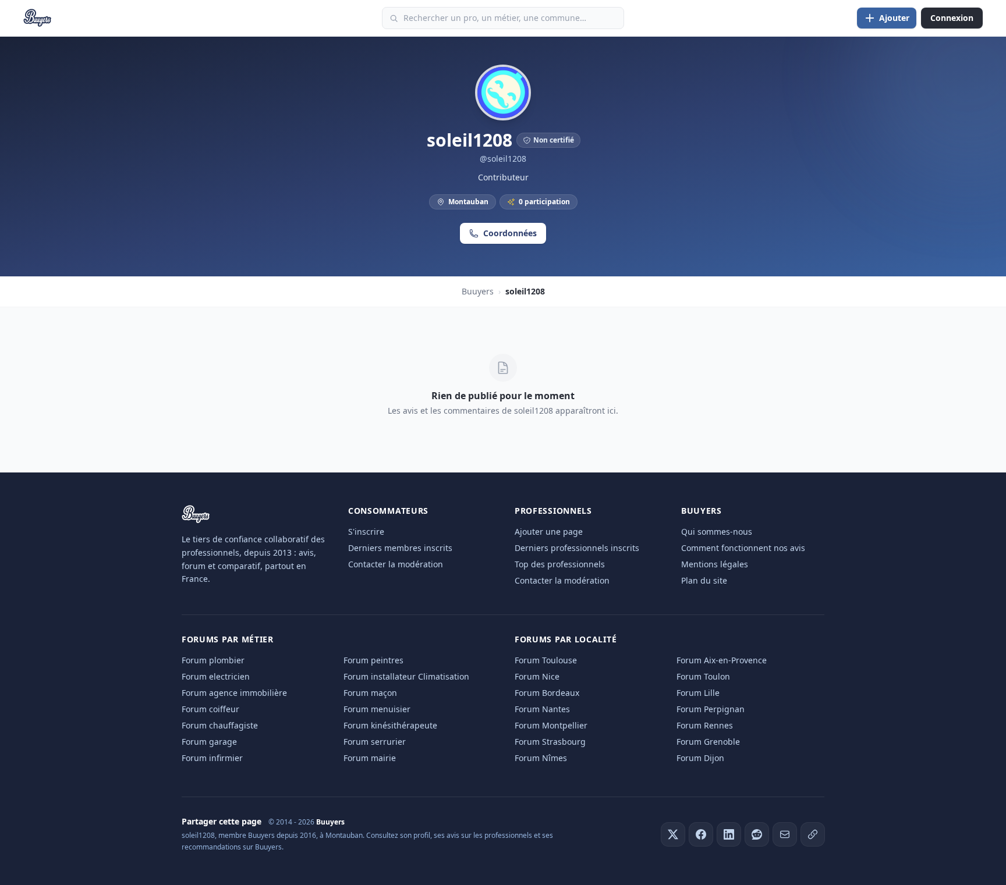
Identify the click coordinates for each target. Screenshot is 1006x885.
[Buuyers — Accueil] (37, 18)
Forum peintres (373, 660)
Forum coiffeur (210, 709)
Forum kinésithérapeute (390, 725)
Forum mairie (369, 757)
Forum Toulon (703, 676)
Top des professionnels (560, 564)
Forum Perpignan (710, 709)
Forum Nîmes (541, 757)
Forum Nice (537, 676)
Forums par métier (228, 639)
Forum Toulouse (546, 660)
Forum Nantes (542, 709)
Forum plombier (213, 660)
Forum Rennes (704, 725)
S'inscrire (366, 531)
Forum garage (209, 741)
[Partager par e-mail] (784, 834)
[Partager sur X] (673, 834)
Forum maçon (370, 692)
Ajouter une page (549, 531)
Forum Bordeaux (547, 692)
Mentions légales (714, 564)
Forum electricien (216, 676)
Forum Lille (698, 692)
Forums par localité (566, 639)
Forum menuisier (376, 709)
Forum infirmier (212, 757)
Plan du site (704, 580)
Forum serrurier (374, 741)
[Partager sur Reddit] (756, 834)
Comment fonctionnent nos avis (743, 547)
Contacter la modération (395, 564)
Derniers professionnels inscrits (577, 547)
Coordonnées (510, 233)
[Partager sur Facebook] (701, 834)
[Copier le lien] (812, 834)
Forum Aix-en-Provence (721, 660)
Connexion (951, 17)
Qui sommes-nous (716, 531)
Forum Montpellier (551, 725)
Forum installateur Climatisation (406, 676)
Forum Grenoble (708, 741)
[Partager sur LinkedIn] (729, 834)
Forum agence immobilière (234, 692)
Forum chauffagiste (220, 725)
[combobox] (503, 18)
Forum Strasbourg (550, 741)
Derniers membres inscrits (400, 547)
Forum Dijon (700, 757)
